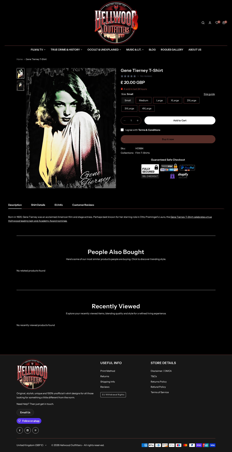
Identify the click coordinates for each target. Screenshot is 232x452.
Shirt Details (38, 204)
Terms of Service (160, 392)
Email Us (25, 412)
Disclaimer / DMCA (161, 370)
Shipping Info (107, 381)
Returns (104, 376)
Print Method (107, 370)
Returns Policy (159, 381)
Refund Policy (158, 386)
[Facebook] (20, 430)
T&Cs (154, 376)
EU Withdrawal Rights (113, 394)
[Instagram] (27, 430)
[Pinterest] (35, 430)
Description (15, 204)
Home (20, 59)
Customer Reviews (83, 204)
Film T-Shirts (142, 152)
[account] (209, 22)
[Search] (202, 22)
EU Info (59, 204)
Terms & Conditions (149, 129)
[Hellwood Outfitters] (116, 23)
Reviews (104, 386)
